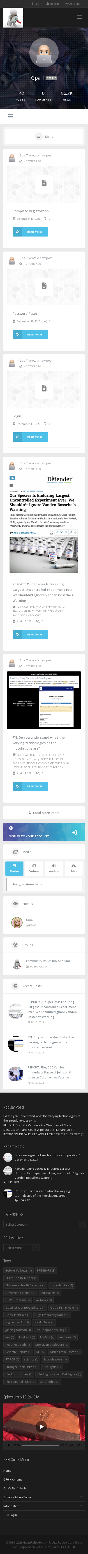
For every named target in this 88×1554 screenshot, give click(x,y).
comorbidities (62, 1285)
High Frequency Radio (52, 1315)
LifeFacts (27, 1337)
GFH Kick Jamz (12, 1479)
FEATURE (51, 607)
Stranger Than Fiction (21, 1367)
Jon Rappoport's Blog (52, 1330)
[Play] (9, 1445)
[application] (44, 1426)
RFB (40, 1352)
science (31, 1359)
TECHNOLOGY (40, 767)
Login (17, 416)
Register (55, 4)
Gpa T (23, 155)
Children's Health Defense (25, 1285)
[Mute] (71, 1445)
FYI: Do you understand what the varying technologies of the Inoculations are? (39, 743)
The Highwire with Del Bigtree (59, 1374)
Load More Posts (46, 813)
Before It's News (18, 1270)
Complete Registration (31, 211)
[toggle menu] (10, 116)
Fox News (43, 1300)
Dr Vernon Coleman (20, 1293)
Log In (38, 4)
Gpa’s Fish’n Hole (15, 1488)
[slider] (40, 1445)
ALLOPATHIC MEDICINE (31, 607)
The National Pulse (20, 1382)
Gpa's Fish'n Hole (64, 1307)
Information (11, 1506)
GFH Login (10, 1515)
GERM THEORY (33, 611)
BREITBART (46, 1270)
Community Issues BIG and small (49, 961)
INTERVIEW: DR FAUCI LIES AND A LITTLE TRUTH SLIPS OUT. (41, 1134)
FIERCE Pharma (17, 1300)
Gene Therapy (30, 759)
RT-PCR (12, 1359)
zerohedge (49, 1382)
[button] (41, 1426)
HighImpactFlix (17, 1322)
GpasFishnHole (17, 1315)
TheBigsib (51, 1367)
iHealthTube (44, 1322)
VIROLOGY (34, 615)
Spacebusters (55, 1359)
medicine (67, 1337)
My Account (72, 4)
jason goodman (18, 1330)
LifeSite (47, 1337)
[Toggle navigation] (80, 17)
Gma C (30, 920)
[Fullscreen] (78, 1445)
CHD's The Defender (21, 1278)
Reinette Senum (18, 1352)
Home (7, 1470)
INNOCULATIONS (53, 611)
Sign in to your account (29, 836)
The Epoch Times (18, 1374)
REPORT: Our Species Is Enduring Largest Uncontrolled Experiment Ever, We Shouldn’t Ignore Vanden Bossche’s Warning (43, 592)
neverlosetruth (17, 1344)
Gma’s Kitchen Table (17, 1497)
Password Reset (25, 313)
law (9, 1337)
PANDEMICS (20, 615)
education (50, 1293)
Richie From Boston (65, 1352)
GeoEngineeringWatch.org (25, 1307)
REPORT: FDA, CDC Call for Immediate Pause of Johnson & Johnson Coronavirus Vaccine (49, 1072)
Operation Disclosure (51, 1344)
